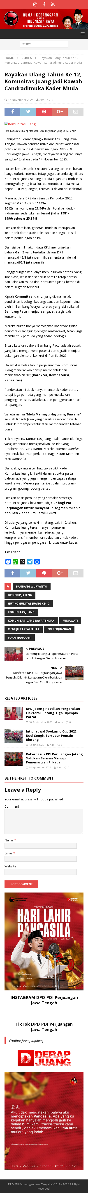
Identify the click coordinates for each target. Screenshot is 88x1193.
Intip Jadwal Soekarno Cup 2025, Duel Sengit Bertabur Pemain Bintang (51, 735)
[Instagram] (35, 4)
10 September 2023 (40, 722)
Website (10, 866)
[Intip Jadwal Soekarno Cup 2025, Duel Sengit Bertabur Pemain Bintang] (14, 736)
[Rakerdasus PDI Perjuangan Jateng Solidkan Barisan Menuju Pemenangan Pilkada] (14, 759)
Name (9, 840)
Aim (41, 100)
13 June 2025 (36, 744)
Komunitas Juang (21, 612)
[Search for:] (44, 44)
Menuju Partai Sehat (23, 629)
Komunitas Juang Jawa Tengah (31, 620)
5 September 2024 (40, 767)
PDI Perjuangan (59, 629)
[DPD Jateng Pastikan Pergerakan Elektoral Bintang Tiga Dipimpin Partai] (14, 713)
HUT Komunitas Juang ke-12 (28, 603)
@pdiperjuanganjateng (26, 1040)
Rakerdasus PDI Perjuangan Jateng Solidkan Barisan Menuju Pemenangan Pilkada (54, 758)
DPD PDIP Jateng (20, 595)
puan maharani (19, 638)
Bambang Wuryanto (31, 586)
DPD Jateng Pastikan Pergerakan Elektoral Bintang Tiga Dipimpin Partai (53, 713)
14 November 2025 (20, 100)
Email (9, 853)
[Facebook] (44, 4)
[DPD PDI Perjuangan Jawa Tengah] (44, 26)
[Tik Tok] (53, 4)
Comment (12, 806)
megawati (70, 620)
